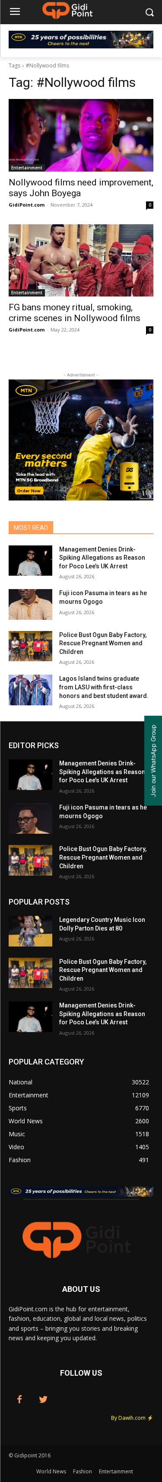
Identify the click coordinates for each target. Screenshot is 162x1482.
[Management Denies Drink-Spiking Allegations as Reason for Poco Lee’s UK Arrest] (30, 560)
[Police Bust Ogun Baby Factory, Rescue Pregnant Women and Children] (30, 646)
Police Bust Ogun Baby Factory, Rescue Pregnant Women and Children (102, 643)
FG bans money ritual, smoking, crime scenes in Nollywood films (74, 312)
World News (51, 1471)
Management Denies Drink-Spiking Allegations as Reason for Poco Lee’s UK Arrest (102, 558)
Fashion (82, 1471)
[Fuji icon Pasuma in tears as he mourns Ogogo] (30, 604)
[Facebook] (19, 1400)
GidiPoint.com (26, 204)
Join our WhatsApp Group (153, 760)
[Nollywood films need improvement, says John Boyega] (81, 135)
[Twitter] (43, 1400)
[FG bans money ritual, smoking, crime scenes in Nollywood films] (81, 260)
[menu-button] (14, 12)
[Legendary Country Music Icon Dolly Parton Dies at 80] (30, 931)
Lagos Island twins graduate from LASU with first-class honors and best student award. (104, 687)
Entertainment (26, 168)
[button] (149, 12)
